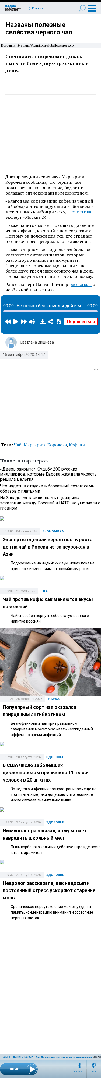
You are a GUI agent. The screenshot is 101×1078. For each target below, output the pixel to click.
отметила (81, 212)
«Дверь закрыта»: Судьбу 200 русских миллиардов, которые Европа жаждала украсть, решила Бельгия (48, 474)
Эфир (93, 1072)
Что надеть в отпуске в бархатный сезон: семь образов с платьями (47, 488)
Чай (18, 445)
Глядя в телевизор (22, 1057)
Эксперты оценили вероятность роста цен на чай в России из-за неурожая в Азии (48, 547)
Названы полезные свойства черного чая (38, 28)
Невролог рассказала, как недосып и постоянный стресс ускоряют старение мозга (49, 890)
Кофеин (77, 445)
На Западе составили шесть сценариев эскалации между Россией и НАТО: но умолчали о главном (50, 503)
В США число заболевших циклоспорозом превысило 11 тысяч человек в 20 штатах (46, 772)
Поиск (82, 8)
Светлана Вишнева (37, 342)
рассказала (80, 284)
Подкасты (79, 1072)
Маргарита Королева (45, 445)
